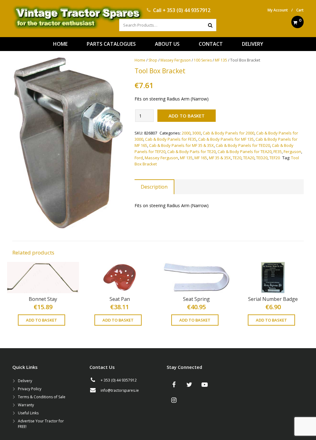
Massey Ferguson (175, 60)
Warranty (26, 405)
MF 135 (221, 60)
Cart (300, 10)
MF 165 (200, 157)
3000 (196, 133)
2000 (186, 133)
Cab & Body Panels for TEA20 (245, 151)
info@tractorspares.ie (120, 390)
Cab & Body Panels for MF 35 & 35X (181, 145)
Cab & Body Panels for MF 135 (226, 139)
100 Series (203, 60)
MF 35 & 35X (220, 157)
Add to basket (186, 116)
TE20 (237, 157)
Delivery (25, 380)
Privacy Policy (29, 388)
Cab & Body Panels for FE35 (170, 139)
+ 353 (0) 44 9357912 (186, 10)
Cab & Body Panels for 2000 (228, 133)
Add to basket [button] (41, 320)
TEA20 (248, 157)
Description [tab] (154, 186)
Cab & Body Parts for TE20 (191, 151)
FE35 (277, 151)
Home (140, 60)
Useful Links (28, 413)
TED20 (262, 157)
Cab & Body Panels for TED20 (243, 145)
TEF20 (274, 157)
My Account (278, 10)
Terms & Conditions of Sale (41, 396)
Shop (152, 60)
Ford (139, 157)
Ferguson (292, 151)
